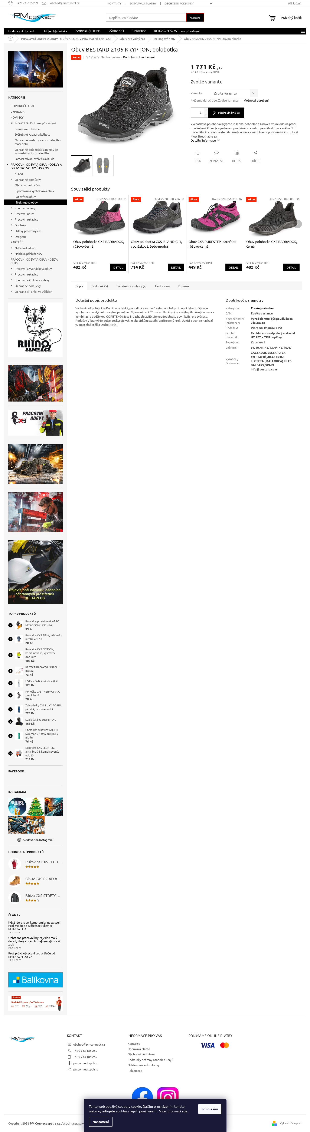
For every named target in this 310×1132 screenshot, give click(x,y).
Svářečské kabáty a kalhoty (32, 134)
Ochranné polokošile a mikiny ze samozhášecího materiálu (36, 151)
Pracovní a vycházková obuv (33, 268)
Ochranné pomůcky (28, 179)
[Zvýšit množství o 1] (206, 110)
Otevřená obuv (26, 196)
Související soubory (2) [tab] (132, 286)
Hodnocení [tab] (162, 286)
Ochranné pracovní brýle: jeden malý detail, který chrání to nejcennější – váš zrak (34, 941)
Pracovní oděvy (25, 208)
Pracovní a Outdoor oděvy (32, 280)
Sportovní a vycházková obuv (35, 191)
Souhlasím (210, 1109)
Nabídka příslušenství (29, 253)
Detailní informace (203, 140)
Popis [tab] (79, 286)
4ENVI (19, 174)
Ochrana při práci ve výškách (33, 291)
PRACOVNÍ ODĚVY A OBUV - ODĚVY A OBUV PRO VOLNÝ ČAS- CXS (36, 166)
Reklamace (135, 1070)
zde (184, 1111)
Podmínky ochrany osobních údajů (150, 1060)
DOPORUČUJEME (22, 106)
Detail (118, 267)
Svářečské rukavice (27, 129)
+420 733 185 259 (85, 1050)
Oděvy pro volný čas (28, 231)
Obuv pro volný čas (27, 185)
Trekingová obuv (27, 202)
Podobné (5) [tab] (99, 286)
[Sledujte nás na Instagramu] (168, 1097)
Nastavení (100, 1121)
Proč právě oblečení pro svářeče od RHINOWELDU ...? (31, 955)
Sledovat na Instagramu (38, 840)
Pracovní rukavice (26, 219)
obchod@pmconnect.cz (89, 1044)
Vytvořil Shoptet (291, 1123)
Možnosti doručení (256, 100)
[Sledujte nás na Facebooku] (142, 1097)
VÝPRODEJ (18, 111)
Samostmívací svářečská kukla (34, 159)
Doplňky (20, 225)
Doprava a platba (143, 3)
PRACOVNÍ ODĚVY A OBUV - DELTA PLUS (34, 261)
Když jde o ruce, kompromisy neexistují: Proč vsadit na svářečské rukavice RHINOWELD (34, 926)
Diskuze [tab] (183, 286)
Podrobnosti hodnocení (139, 57)
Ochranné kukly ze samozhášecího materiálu (38, 142)
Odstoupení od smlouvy (143, 1065)
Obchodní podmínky (179, 3)
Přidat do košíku (229, 113)
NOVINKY (16, 117)
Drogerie (21, 236)
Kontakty (114, 3)
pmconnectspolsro (85, 1063)
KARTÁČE (16, 242)
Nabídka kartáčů (25, 248)
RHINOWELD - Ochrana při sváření (33, 123)
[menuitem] (22, 31)
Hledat (195, 17)
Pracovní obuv (24, 213)
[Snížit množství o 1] (206, 115)
